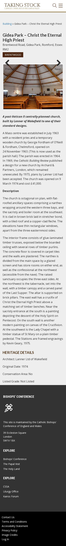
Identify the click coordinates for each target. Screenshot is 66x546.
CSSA (6, 486)
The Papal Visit (11, 464)
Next (58, 67)
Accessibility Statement (15, 526)
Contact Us (8, 517)
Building (7, 23)
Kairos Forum (11, 496)
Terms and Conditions (14, 521)
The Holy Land (11, 469)
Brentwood (13, 54)
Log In (5, 539)
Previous (8, 67)
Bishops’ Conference (15, 459)
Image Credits (10, 534)
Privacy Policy (9, 530)
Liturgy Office (10, 491)
